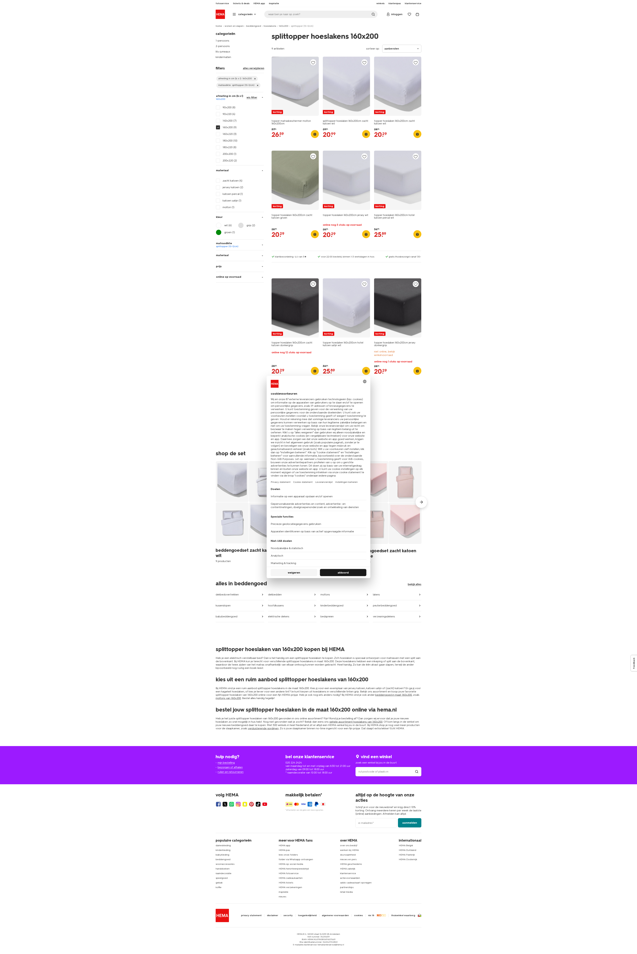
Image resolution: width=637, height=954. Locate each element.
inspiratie (283, 892)
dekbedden (275, 594)
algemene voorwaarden (335, 915)
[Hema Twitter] (225, 804)
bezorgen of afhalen (230, 767)
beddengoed (253, 26)
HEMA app (284, 845)
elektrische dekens (278, 616)
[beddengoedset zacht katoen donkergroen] (459, 512)
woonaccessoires (225, 864)
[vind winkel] (417, 771)
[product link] (295, 86)
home (219, 26)
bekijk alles (414, 584)
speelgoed (222, 878)
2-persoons (223, 46)
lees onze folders (288, 854)
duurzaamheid (348, 854)
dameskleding (223, 845)
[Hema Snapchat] (245, 804)
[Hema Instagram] (238, 804)
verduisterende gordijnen (263, 728)
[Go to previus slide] (216, 502)
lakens (376, 594)
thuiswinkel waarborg (403, 915)
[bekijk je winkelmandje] (417, 14)
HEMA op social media (291, 864)
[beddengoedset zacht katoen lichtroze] (388, 512)
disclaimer (272, 915)
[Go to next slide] (421, 502)
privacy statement (251, 915)
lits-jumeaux (223, 51)
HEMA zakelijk (347, 868)
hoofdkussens (276, 605)
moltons (325, 594)
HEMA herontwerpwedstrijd (294, 868)
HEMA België (406, 845)
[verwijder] (237, 78)
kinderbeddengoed (331, 605)
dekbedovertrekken (227, 594)
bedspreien (327, 616)
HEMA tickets (286, 882)
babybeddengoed (226, 616)
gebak (219, 882)
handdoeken (223, 868)
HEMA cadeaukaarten (291, 878)
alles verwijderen (253, 68)
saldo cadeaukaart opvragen (356, 882)
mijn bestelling (226, 762)
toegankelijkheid (307, 915)
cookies (358, 915)
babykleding (222, 854)
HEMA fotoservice (289, 873)
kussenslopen (223, 605)
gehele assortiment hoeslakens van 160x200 (356, 721)
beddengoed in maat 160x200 (393, 694)
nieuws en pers (348, 859)
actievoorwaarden (350, 878)
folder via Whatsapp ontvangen (296, 859)
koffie (218, 887)
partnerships (347, 887)
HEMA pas (284, 850)
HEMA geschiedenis (351, 864)
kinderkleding (223, 850)
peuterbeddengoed (385, 605)
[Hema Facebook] (218, 804)
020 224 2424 (293, 762)
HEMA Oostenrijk (408, 859)
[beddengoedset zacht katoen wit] (249, 512)
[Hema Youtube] (264, 804)
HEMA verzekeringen (290, 887)
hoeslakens (270, 26)
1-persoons (222, 40)
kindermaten (223, 57)
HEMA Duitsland (407, 850)
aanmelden (409, 822)
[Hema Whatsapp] (231, 804)
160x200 (283, 26)
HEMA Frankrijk (407, 854)
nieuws (282, 896)
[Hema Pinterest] (251, 804)
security (288, 915)
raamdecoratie (223, 873)
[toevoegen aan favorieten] (313, 62)
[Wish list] (409, 14)
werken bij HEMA (349, 850)
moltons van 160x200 (228, 698)
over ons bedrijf (348, 845)
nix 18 (371, 915)
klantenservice (348, 873)
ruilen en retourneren (231, 771)
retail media (346, 892)
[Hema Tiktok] (258, 804)
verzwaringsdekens (384, 616)
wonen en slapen (234, 26)
